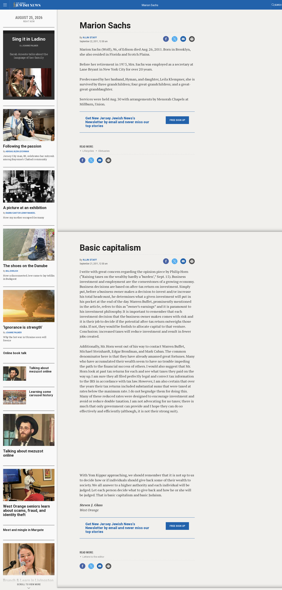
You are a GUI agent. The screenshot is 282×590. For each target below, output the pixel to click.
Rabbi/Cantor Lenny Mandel (20, 213)
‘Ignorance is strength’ (22, 327)
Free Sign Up (177, 120)
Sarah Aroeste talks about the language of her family (29, 55)
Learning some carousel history (41, 393)
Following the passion (22, 146)
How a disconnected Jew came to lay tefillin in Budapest (28, 277)
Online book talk (14, 353)
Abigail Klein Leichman (17, 151)
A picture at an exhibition (24, 207)
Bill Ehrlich (12, 271)
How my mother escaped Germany (23, 217)
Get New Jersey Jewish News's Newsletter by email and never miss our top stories (117, 122)
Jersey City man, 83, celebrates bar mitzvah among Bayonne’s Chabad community (28, 157)
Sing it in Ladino (28, 39)
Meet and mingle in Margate (23, 530)
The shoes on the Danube (25, 265)
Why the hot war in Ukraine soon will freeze (24, 338)
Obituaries (104, 150)
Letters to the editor (93, 556)
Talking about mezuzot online (40, 369)
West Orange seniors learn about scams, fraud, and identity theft (26, 510)
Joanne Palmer (30, 46)
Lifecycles (88, 150)
